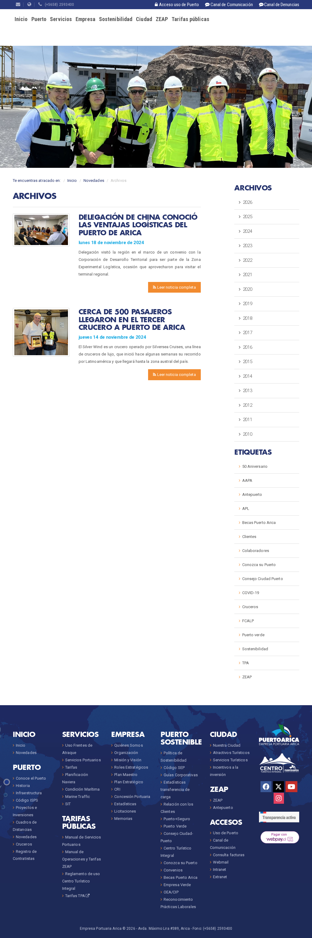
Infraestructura (29, 793)
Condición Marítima (82, 789)
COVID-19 (250, 592)
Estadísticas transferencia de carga (175, 789)
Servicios (61, 19)
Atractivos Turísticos (231, 752)
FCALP (248, 621)
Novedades (93, 180)
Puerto (39, 19)
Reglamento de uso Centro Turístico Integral (81, 881)
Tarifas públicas (190, 19)
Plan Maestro (125, 774)
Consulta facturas (229, 855)
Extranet (220, 877)
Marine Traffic (77, 796)
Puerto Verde (175, 826)
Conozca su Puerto (259, 564)
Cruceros (250, 606)
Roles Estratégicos (131, 767)
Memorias (123, 818)
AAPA (247, 480)
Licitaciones (125, 811)
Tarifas (71, 767)
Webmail (221, 862)
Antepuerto (252, 494)
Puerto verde (253, 635)
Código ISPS (27, 800)
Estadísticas (125, 804)
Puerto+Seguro (177, 819)
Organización (126, 752)
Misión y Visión (127, 760)
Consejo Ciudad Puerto (262, 578)
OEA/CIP (171, 892)
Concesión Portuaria (132, 796)
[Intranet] (29, 4)
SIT (68, 804)
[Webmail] (18, 4)
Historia (23, 785)
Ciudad (144, 19)
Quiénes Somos (128, 745)
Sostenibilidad (115, 19)
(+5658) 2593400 (58, 4)
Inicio (21, 19)
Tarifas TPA (75, 895)
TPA (245, 663)
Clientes (249, 536)
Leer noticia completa (176, 287)
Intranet (219, 869)
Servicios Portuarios (83, 760)
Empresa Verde (177, 884)
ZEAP (162, 19)
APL (245, 508)
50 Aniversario (255, 466)
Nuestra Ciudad (226, 745)
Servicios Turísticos (230, 760)
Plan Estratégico (128, 782)
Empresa (85, 19)
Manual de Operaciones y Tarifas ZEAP (81, 859)
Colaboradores (255, 550)
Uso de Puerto (225, 833)
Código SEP (174, 767)
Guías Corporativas (181, 775)
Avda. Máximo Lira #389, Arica (164, 928)
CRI (117, 789)
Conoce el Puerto (31, 778)
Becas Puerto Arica (259, 522)
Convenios (173, 870)
